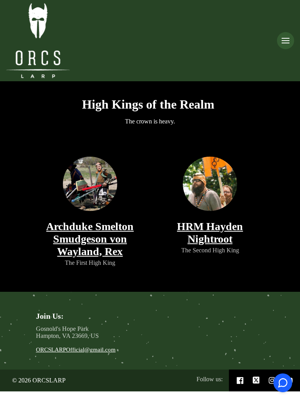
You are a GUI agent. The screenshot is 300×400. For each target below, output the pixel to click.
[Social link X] (256, 380)
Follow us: (209, 379)
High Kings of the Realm (150, 104)
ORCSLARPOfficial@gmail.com (76, 349)
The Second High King (210, 250)
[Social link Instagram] (272, 380)
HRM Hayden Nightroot (210, 232)
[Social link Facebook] (240, 380)
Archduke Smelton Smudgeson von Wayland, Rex (90, 238)
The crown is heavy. (150, 121)
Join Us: (51, 316)
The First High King (90, 262)
